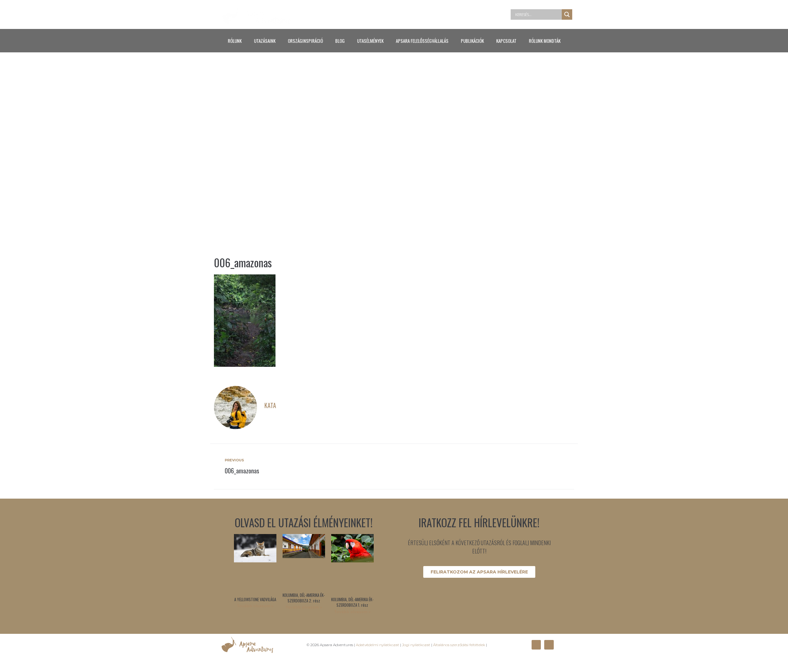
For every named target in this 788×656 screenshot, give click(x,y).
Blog (340, 40)
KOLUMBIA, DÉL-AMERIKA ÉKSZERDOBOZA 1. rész (352, 602)
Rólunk (235, 40)
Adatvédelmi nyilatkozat (377, 644)
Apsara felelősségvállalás (422, 40)
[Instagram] (548, 644)
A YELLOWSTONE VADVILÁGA (255, 599)
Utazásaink (264, 40)
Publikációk (472, 40)
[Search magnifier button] (567, 14)
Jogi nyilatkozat (416, 644)
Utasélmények (370, 40)
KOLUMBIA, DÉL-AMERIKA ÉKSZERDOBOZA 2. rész (304, 598)
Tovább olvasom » (255, 606)
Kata (270, 405)
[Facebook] (536, 644)
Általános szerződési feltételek (459, 644)
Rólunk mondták (545, 40)
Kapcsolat (506, 40)
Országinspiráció (305, 40)
